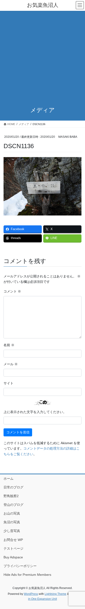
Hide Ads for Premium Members (27, 575)
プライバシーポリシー (20, 566)
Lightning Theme (55, 594)
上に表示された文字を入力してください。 (35, 412)
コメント (12, 291)
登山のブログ (13, 505)
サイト (8, 383)
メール (11, 364)
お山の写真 (12, 513)
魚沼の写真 (12, 522)
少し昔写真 (12, 531)
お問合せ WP (13, 540)
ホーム (8, 478)
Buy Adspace (13, 557)
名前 (9, 345)
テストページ (13, 548)
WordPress (31, 594)
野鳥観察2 (11, 496)
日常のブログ (13, 487)
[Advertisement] (42, 55)
